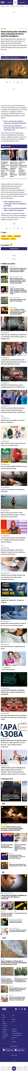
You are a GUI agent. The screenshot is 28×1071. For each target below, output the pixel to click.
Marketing (14, 1029)
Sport (3, 1017)
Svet (2, 28)
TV (12, 1017)
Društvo (11, 853)
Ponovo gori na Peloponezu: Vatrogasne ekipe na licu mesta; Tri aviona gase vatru (15, 128)
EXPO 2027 (3, 911)
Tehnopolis (5, 1034)
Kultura (4, 1027)
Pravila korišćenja (16, 1033)
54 (6, 287)
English (14, 1019)
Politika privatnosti (17, 1035)
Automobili (5, 1036)
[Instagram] (22, 1009)
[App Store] (19, 1050)
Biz (3, 1019)
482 (6, 266)
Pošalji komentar (14, 248)
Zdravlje (4, 1023)
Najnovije (9, 2)
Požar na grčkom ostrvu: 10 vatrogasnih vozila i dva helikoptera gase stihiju (15, 204)
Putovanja (5, 1025)
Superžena (5, 1029)
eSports (4, 1032)
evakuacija (17, 236)
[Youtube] (25, 1009)
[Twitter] (19, 1009)
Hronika (3, 959)
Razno (15, 843)
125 (6, 297)
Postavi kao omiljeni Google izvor (11, 57)
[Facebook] (16, 1009)
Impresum (14, 1031)
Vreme (13, 1021)
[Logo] (2, 2)
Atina (13, 238)
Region (24, 793)
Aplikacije (14, 1037)
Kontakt (14, 1041)
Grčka (10, 236)
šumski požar (6, 238)
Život (3, 1021)
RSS (13, 1039)
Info (3, 1015)
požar (4, 236)
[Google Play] (8, 1050)
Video (13, 1015)
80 (6, 276)
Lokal (3, 1038)
